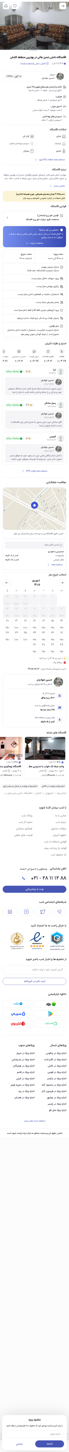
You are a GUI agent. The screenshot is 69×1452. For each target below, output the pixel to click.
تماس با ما (60, 816)
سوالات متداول (58, 829)
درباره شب (61, 822)
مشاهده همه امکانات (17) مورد (52, 159)
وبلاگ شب (26, 816)
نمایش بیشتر (59, 186)
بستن (19, 1444)
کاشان (38, 793)
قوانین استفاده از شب (55, 842)
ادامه (50, 1444)
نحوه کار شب (25, 822)
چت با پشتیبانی (34, 889)
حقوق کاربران (59, 835)
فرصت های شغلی (23, 835)
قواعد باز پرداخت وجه (55, 848)
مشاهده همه (56, 564)
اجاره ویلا (61, 793)
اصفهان (49, 793)
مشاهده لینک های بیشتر (34, 1121)
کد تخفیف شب (58, 855)
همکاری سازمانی (24, 829)
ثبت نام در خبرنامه (34, 981)
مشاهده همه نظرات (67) (36, 471)
